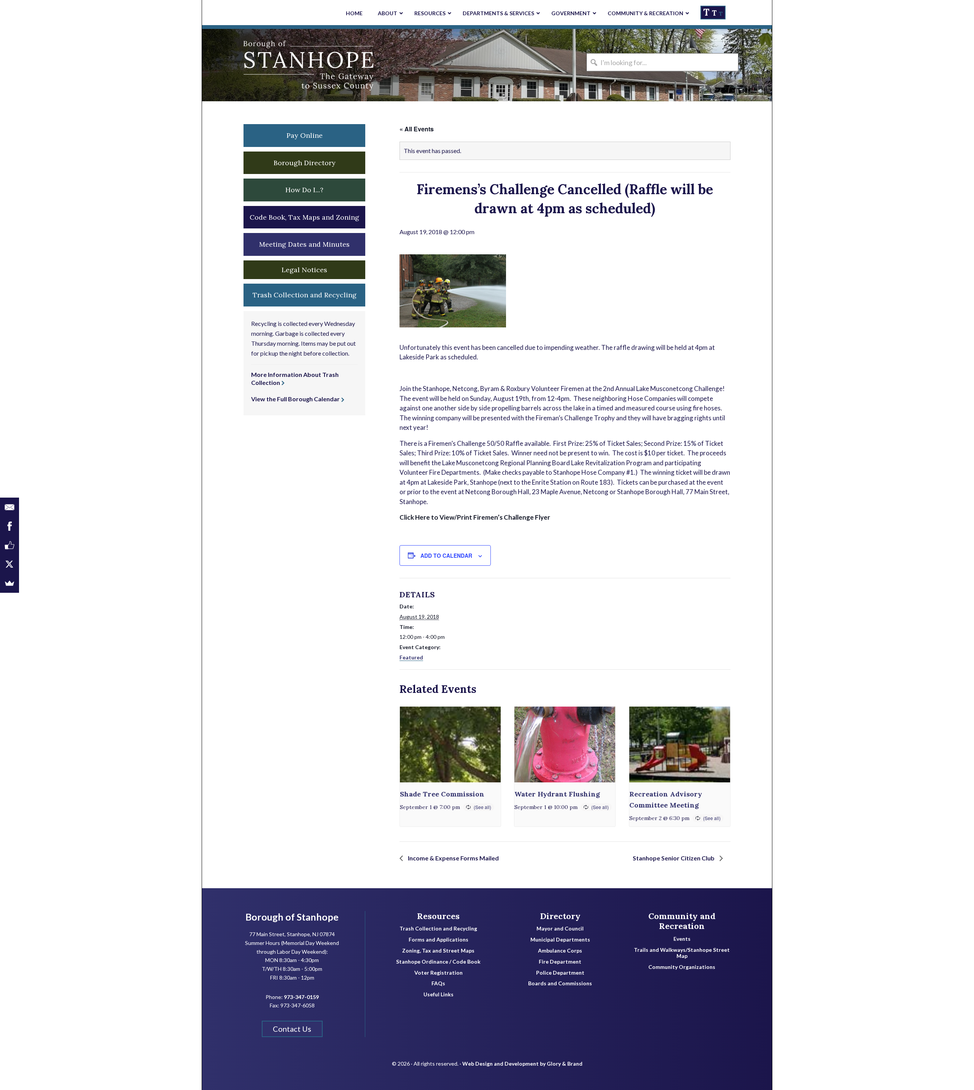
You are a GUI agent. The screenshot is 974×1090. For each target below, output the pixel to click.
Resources (438, 916)
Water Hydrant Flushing (557, 794)
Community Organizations (681, 967)
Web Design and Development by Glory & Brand (522, 1063)
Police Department (560, 973)
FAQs (438, 983)
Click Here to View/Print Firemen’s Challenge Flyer (474, 517)
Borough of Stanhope (259, 65)
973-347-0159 (301, 997)
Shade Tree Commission (442, 794)
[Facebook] (9, 526)
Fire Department (560, 962)
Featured (411, 657)
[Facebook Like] (9, 545)
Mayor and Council (560, 929)
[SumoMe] (9, 583)
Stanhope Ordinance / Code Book (438, 962)
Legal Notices (304, 269)
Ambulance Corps (560, 951)
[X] (9, 564)
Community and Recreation (682, 921)
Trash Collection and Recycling (438, 929)
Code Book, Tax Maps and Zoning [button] (304, 217)
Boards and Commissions (560, 983)
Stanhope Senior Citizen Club (674, 858)
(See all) (482, 807)
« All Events (416, 128)
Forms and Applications (438, 940)
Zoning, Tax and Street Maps (438, 951)
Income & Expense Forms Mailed (453, 858)
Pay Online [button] (304, 135)
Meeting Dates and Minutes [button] (304, 244)
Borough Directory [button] (305, 162)
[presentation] (450, 744)
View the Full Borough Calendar (295, 398)
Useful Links (438, 994)
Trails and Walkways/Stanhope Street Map (682, 953)
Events (682, 939)
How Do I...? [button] (304, 189)
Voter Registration (438, 973)
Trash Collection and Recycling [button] (304, 294)
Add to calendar (446, 555)
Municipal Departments (560, 940)
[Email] (9, 507)
